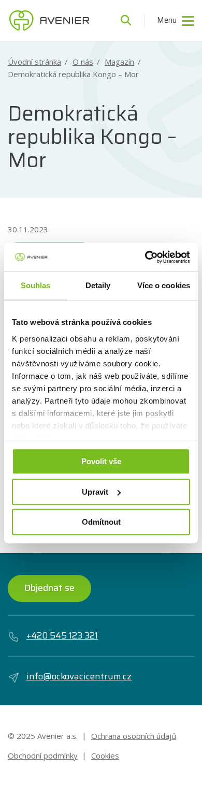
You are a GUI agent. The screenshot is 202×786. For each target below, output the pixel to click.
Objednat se (49, 588)
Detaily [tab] (98, 285)
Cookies (105, 755)
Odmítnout (101, 521)
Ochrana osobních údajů (133, 736)
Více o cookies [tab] (163, 285)
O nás (83, 62)
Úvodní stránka (34, 62)
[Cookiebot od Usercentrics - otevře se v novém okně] (145, 257)
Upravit (95, 491)
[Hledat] (126, 21)
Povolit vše (101, 461)
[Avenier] (49, 20)
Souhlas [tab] (36, 285)
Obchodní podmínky (43, 755)
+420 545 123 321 (62, 635)
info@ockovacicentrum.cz (79, 676)
